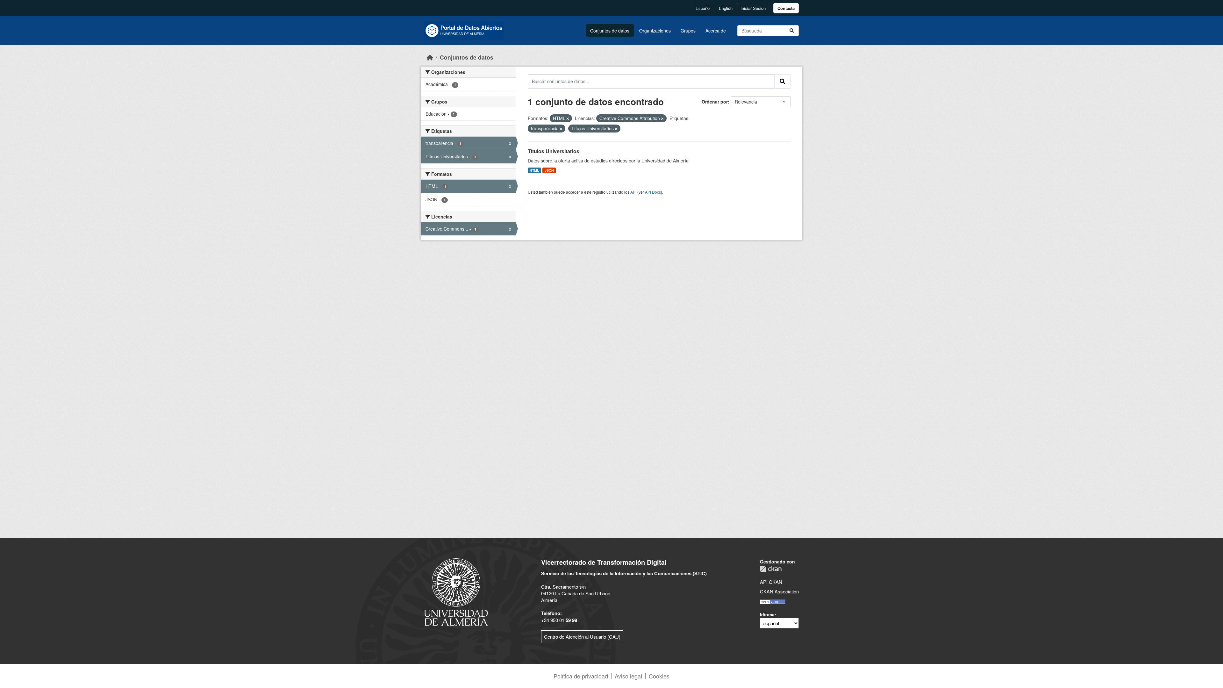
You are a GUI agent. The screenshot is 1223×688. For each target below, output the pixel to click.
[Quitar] (568, 118)
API (633, 192)
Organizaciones (655, 30)
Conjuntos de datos (609, 30)
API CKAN (771, 581)
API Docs (653, 192)
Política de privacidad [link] (581, 676)
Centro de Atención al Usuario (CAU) (582, 636)
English (726, 8)
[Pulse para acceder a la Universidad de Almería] (456, 591)
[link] (786, 8)
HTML (534, 170)
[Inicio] (430, 57)
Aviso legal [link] (628, 676)
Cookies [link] (659, 676)
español (703, 8)
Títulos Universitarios (553, 151)
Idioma (767, 614)
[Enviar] (791, 30)
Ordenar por (715, 101)
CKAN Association (779, 591)
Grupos (688, 30)
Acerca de (715, 30)
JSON (549, 170)
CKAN (771, 568)
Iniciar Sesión (753, 8)
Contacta (786, 8)
